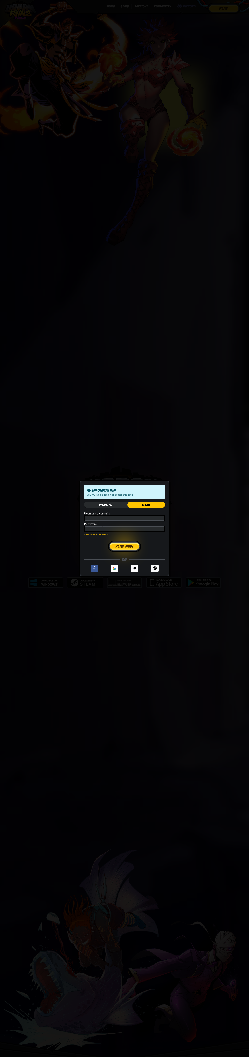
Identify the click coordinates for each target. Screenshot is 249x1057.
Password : (91, 524)
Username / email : (97, 513)
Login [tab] (146, 504)
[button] (94, 568)
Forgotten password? (96, 534)
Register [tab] (105, 504)
